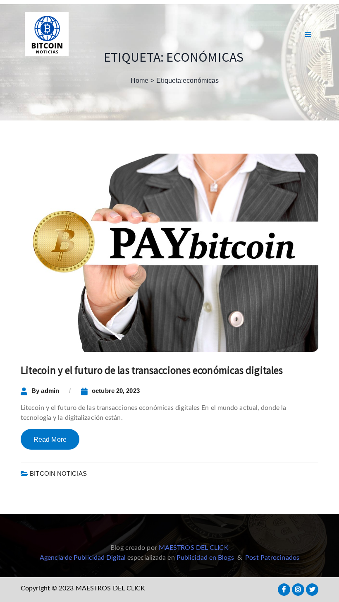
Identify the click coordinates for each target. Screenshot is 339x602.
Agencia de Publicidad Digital (83, 557)
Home (139, 80)
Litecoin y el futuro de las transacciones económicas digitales (152, 370)
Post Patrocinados (272, 557)
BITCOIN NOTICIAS (58, 473)
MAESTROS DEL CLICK (194, 547)
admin (50, 390)
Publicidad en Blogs (205, 557)
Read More (50, 439)
